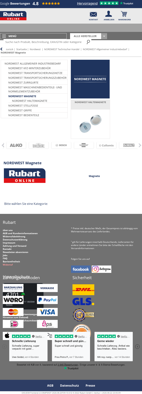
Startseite (21, 49)
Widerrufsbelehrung (14, 236)
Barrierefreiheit (11, 261)
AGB (50, 385)
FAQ (5, 258)
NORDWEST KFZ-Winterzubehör (29, 68)
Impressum (9, 242)
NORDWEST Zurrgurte (23, 82)
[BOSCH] (58, 145)
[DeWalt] (125, 145)
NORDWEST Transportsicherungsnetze (35, 73)
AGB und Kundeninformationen (20, 233)
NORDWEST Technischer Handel (61, 49)
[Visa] (47, 315)
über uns (8, 230)
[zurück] (2, 145)
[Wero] (13, 303)
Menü (12, 36)
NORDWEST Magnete (13, 52)
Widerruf (8, 264)
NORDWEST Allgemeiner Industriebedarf (105, 49)
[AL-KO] (13, 145)
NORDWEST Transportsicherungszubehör (37, 77)
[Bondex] (35, 145)
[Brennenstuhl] (80, 145)
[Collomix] (103, 145)
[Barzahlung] (13, 291)
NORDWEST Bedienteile (23, 115)
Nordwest (35, 49)
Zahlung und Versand (14, 245)
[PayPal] (47, 303)
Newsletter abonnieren (15, 252)
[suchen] (88, 42)
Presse (90, 385)
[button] (93, 15)
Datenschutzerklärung (15, 239)
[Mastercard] (13, 315)
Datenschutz (69, 385)
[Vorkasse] (47, 291)
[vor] (140, 145)
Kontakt (7, 249)
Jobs (5, 255)
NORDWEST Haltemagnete (29, 101)
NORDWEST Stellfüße (23, 105)
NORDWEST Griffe (20, 110)
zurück (9, 49)
